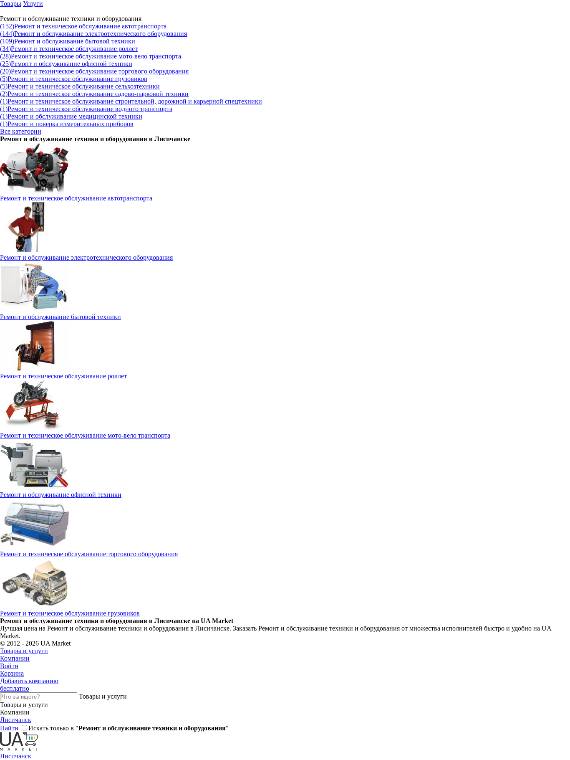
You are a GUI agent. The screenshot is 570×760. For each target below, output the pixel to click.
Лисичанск (15, 719)
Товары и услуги (24, 650)
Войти (9, 665)
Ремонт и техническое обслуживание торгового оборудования (94, 71)
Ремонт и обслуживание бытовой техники (67, 41)
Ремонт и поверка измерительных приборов (67, 123)
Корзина (12, 673)
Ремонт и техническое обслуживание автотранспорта (83, 26)
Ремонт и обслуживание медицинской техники (71, 116)
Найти (9, 728)
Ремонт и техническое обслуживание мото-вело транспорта (90, 56)
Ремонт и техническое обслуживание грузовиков (73, 78)
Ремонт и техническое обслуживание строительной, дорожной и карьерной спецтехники (131, 101)
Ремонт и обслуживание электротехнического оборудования (93, 33)
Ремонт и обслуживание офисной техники (66, 63)
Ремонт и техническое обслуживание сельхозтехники (80, 86)
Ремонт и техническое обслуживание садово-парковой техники (94, 93)
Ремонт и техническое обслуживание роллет (69, 48)
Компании (15, 658)
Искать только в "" (128, 728)
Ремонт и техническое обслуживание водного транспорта (86, 108)
